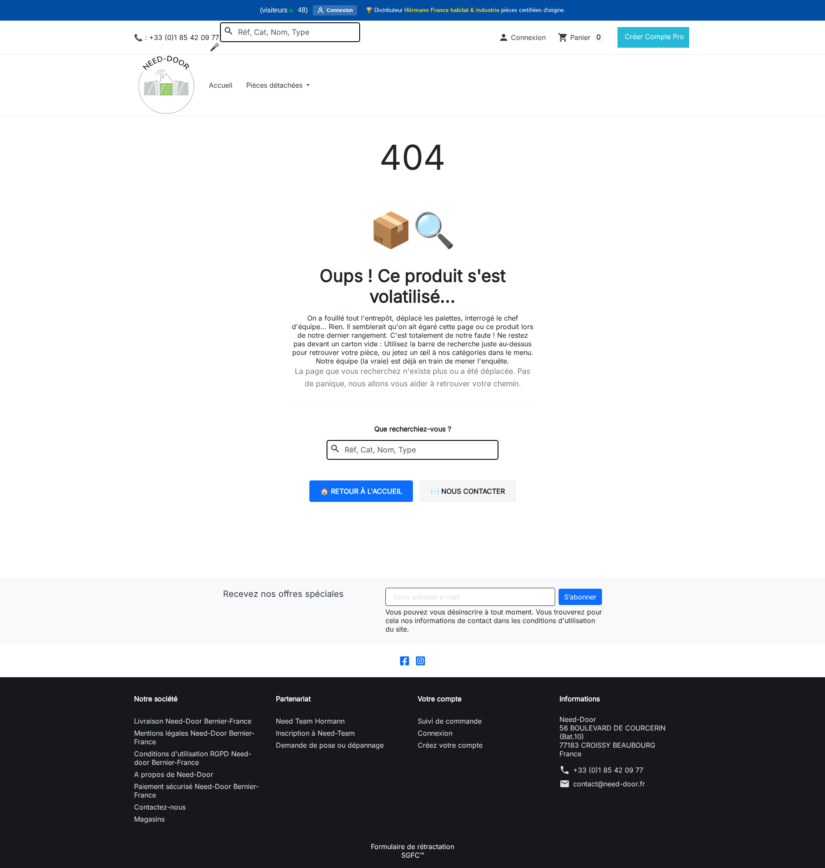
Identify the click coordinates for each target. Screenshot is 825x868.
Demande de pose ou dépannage (330, 745)
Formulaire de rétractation (412, 846)
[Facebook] (404, 660)
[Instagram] (420, 660)
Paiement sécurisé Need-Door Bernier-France (196, 790)
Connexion (435, 733)
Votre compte (439, 698)
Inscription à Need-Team (315, 733)
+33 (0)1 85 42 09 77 (608, 770)
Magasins (149, 819)
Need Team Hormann (310, 721)
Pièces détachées (275, 85)
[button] (522, 37)
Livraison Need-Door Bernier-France (192, 721)
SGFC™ (412, 855)
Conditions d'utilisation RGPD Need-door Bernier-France (192, 758)
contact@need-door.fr (609, 783)
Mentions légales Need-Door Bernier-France (194, 737)
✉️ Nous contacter (468, 491)
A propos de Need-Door (173, 774)
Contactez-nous (160, 807)
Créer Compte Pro (653, 36)
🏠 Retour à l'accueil (361, 491)
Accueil (220, 85)
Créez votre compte (450, 745)
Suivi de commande (450, 721)
